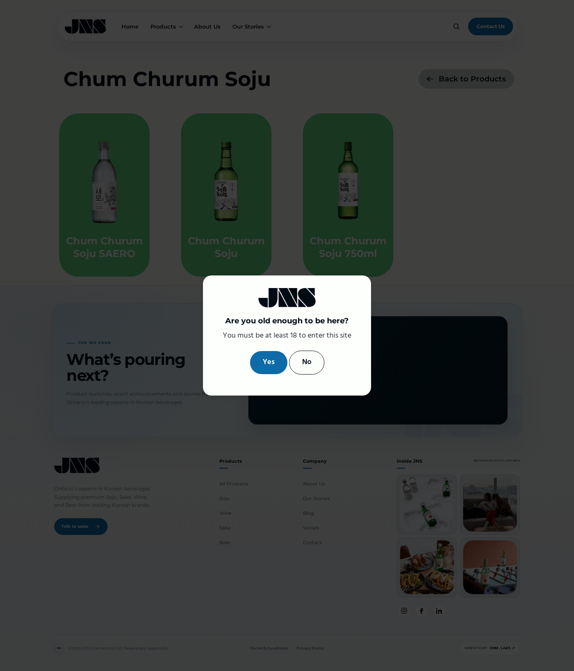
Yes (269, 362)
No (306, 362)
